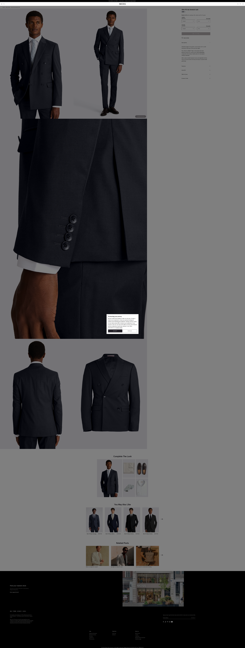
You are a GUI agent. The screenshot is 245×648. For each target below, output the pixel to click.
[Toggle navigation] (2, 4)
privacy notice (119, 327)
